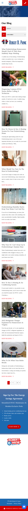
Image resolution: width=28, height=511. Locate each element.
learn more (13, 426)
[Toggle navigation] (2, 2)
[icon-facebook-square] (10, 481)
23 (17, 382)
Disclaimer (9, 503)
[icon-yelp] (15, 481)
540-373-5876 (14, 452)
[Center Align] (4, 28)
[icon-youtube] (13, 481)
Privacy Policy (17, 503)
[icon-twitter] (18, 481)
